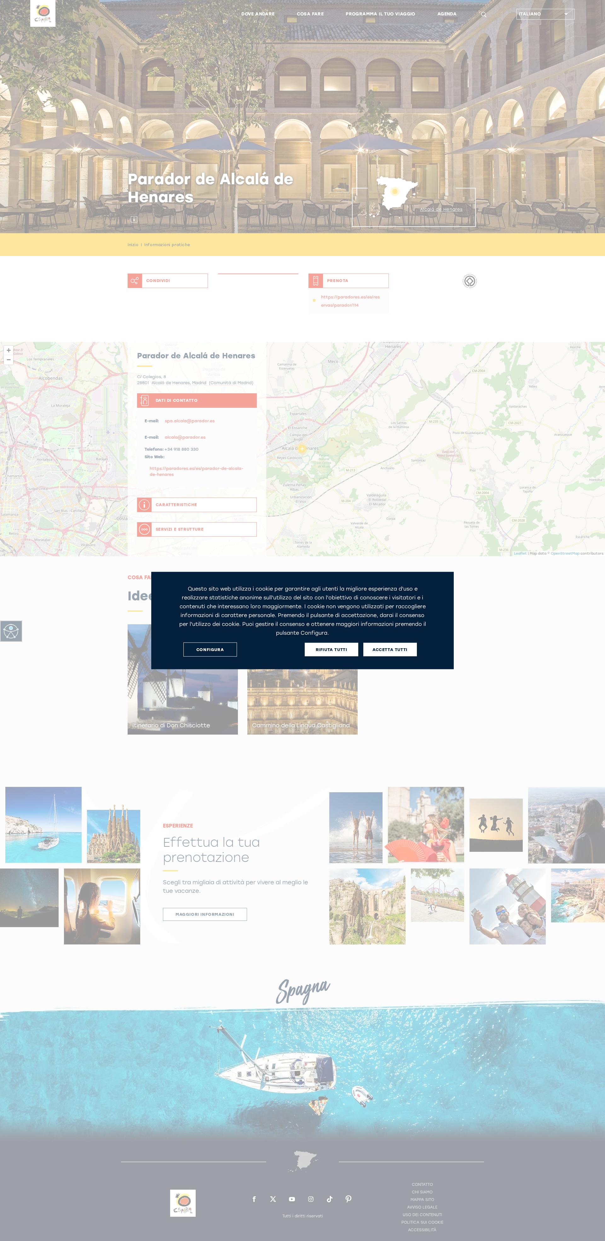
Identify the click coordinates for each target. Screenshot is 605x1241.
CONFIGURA (210, 649)
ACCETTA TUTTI (389, 649)
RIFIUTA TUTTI (331, 649)
